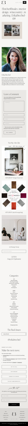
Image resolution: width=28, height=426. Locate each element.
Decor (14, 292)
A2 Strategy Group (14, 247)
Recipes (14, 320)
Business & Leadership (14, 283)
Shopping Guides (14, 325)
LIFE (14, 312)
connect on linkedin (14, 376)
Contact (22, 419)
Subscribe (14, 404)
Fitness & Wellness (14, 309)
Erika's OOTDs (14, 307)
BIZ (14, 279)
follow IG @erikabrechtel (14, 381)
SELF (14, 302)
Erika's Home (14, 294)
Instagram (19, 362)
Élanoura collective (10, 358)
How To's (14, 297)
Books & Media (14, 315)
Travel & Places (14, 322)
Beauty (14, 303)
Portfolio (5, 417)
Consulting (5, 415)
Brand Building (14, 280)
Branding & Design (14, 281)
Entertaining (14, 296)
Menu (24, 2)
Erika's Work (14, 284)
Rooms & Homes (14, 293)
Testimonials (22, 417)
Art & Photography (14, 313)
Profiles (14, 286)
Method (6, 413)
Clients (6, 419)
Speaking (22, 411)
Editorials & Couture (14, 306)
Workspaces (14, 287)
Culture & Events (14, 316)
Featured (22, 415)
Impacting (22, 413)
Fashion (14, 304)
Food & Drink (14, 317)
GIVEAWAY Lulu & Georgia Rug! (14, 212)
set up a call (14, 366)
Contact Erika (6, 355)
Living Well (14, 319)
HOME (14, 290)
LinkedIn (14, 362)
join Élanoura (14, 371)
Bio (6, 411)
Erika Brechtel (4, 2)
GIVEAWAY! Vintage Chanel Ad (14, 178)
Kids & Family (14, 299)
